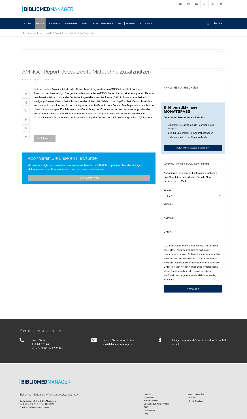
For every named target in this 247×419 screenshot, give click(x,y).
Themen (54, 23)
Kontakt (147, 394)
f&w (85, 23)
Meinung (71, 23)
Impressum (149, 397)
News (40, 23)
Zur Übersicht (45, 138)
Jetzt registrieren (89, 178)
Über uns (192, 397)
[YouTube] (213, 4)
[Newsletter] (180, 4)
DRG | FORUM (126, 23)
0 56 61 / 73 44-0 (41, 344)
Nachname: (169, 218)
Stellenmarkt (102, 23)
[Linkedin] (196, 4)
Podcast (146, 23)
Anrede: (168, 190)
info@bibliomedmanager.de (118, 344)
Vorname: (168, 204)
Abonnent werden (196, 394)
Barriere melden (151, 400)
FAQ (146, 413)
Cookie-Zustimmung (197, 401)
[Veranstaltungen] (188, 4)
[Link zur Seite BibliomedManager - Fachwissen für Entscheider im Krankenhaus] (24, 33)
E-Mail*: (168, 232)
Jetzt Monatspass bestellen (192, 147)
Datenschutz (149, 410)
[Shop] (221, 4)
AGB (146, 407)
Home (27, 23)
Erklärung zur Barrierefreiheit (156, 404)
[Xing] (204, 4)
